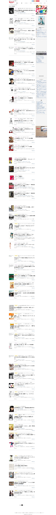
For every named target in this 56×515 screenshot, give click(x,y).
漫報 (20, 177)
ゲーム (20, 377)
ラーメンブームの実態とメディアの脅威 (23, 146)
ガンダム (22, 445)
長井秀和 (22, 268)
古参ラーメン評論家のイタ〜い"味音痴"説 (23, 98)
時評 (25, 63)
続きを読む (33, 15)
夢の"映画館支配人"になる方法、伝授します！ (24, 307)
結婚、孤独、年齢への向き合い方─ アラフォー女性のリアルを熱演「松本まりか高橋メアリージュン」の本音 (41, 94)
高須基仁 (25, 12)
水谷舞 (25, 245)
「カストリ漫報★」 (18, 176)
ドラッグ (22, 161)
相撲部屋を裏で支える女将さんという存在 (23, 120)
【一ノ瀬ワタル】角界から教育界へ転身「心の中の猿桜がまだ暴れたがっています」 (41, 83)
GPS (20, 445)
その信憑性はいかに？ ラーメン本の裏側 (23, 138)
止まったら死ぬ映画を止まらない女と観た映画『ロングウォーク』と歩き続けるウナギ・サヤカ (41, 89)
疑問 (22, 41)
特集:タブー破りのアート (25, 161)
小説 (20, 268)
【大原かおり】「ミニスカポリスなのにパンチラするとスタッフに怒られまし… (42, 37)
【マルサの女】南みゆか (40, 101)
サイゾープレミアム (11, 2)
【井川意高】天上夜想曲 (40, 102)
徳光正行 (23, 63)
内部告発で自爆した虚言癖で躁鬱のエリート (24, 284)
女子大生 (23, 337)
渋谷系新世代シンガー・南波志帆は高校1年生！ (24, 407)
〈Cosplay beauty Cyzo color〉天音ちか (41, 97)
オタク (20, 459)
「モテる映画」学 (39, 59)
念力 (20, 428)
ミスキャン (21, 337)
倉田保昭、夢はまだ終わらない (40, 62)
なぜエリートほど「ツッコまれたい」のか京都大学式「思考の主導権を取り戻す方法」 (41, 87)
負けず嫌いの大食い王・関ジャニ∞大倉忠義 (23, 344)
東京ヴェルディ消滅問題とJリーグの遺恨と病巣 (24, 275)
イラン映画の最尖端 (39, 60)
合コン (23, 245)
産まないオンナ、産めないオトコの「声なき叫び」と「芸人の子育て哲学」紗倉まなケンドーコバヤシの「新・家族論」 (41, 92)
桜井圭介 (23, 195)
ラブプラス (23, 377)
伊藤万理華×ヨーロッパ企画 (40, 58)
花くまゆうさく (22, 177)
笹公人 (24, 428)
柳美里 (22, 12)
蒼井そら (26, 236)
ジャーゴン (21, 91)
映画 (20, 295)
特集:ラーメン (23, 82)
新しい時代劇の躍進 (39, 61)
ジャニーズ (21, 345)
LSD (20, 161)
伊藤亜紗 (21, 195)
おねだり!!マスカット (23, 236)
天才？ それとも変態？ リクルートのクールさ (24, 244)
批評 (25, 91)
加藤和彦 (21, 12)
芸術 (29, 161)
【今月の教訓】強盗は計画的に (21, 465)
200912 (19, 12)
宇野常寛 (23, 91)
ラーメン (21, 82)
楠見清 (25, 195)
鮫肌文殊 (24, 41)
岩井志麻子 (21, 63)
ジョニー (23, 345)
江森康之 (22, 428)
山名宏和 (21, 41)
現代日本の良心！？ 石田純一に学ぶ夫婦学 (23, 62)
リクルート (21, 245)
